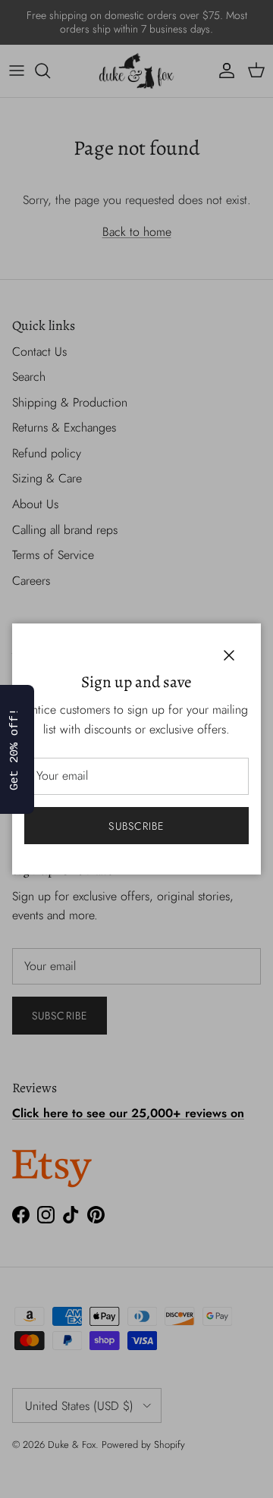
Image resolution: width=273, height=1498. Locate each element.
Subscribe (136, 826)
